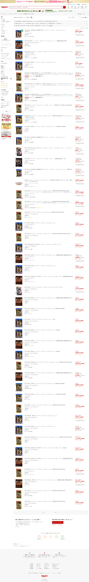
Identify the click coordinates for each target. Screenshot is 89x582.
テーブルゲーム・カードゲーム (6, 58)
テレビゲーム (16, 545)
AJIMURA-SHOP (28, 324)
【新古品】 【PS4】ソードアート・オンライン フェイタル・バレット (42, 415)
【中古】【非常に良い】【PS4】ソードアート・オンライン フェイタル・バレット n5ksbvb (47, 447)
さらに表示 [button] (3, 33)
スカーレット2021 (29, 506)
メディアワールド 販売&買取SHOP (31, 79)
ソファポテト (28, 270)
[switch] (11, 78)
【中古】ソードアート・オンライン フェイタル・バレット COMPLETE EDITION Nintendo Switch (48, 190)
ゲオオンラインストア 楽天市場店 (31, 57)
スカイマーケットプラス (30, 345)
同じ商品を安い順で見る (80, 45)
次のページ (56, 512)
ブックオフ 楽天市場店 (29, 110)
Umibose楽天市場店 (29, 227)
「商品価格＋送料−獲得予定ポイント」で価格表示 (21, 17)
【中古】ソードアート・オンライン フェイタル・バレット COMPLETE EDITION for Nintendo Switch (49, 233)
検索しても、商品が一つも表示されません (23, 524)
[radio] (1, 18)
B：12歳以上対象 (4, 63)
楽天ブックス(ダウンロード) (30, 186)
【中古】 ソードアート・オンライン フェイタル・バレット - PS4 (41, 319)
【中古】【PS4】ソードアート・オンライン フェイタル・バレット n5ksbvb (43, 330)
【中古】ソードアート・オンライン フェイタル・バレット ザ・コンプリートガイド (45, 287)
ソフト (29, 545)
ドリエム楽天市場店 (29, 367)
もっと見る (17, 526)
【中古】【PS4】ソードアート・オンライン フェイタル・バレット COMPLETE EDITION (46, 126)
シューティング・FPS (4, 55)
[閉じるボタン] (86, 21)
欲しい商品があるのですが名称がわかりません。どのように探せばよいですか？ (29, 521)
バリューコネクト (29, 217)
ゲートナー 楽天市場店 (29, 67)
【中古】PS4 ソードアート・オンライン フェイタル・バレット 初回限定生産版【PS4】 (47, 40)
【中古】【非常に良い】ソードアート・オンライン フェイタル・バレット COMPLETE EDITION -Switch (49, 362)
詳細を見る (51, 25)
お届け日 (2, 71)
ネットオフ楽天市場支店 (30, 142)
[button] (85, 4)
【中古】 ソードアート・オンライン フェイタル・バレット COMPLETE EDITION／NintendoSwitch (49, 105)
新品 (1, 49)
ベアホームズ (28, 292)
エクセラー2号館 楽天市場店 (30, 207)
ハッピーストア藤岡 (29, 249)
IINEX (27, 302)
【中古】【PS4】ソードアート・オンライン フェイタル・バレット (41, 62)
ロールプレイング (4, 57)
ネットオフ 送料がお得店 (30, 36)
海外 (4, 66)
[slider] (11, 40)
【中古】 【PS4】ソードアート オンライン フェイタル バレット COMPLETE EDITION (45, 308)
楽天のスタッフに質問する (57, 522)
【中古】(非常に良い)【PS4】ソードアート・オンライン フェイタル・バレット (44, 244)
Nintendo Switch (22, 546)
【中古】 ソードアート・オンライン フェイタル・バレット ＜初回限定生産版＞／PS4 (46, 158)
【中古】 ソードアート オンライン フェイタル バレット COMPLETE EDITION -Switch (45, 212)
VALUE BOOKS (28, 45)
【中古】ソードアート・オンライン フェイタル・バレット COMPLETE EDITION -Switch (46, 405)
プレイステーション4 (23, 545)
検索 (6, 44)
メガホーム (27, 238)
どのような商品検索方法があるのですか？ (23, 523)
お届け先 (2, 67)
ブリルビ (27, 131)
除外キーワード (3, 107)
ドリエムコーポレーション (30, 281)
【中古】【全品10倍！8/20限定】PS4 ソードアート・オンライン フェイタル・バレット (46, 30)
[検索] (64, 7)
